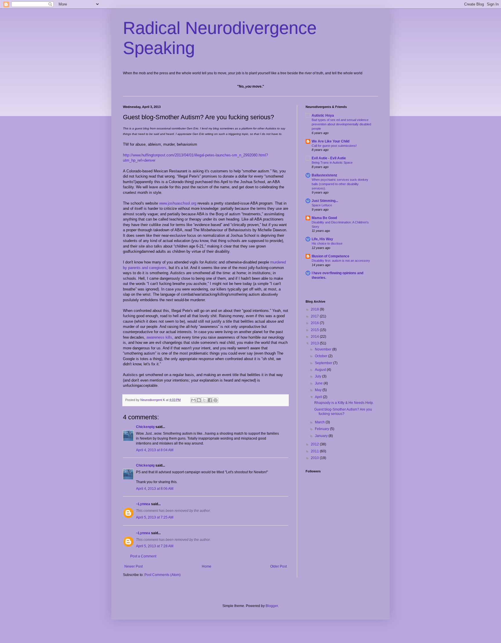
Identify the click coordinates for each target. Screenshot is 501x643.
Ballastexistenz (324, 175)
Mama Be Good (324, 218)
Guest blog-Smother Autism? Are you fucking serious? (343, 411)
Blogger (272, 606)
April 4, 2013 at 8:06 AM (154, 489)
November (323, 349)
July (318, 376)
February (322, 429)
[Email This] (193, 400)
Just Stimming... (325, 201)
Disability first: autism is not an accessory (341, 260)
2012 (315, 444)
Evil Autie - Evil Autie (329, 158)
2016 (315, 323)
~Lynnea (143, 504)
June (319, 383)
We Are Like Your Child (330, 141)
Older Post (278, 566)
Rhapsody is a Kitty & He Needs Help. (344, 403)
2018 (315, 309)
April (319, 397)
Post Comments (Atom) (162, 575)
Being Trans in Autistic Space (332, 162)
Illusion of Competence (330, 256)
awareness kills (159, 337)
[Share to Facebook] (210, 400)
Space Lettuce (322, 205)
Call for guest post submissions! (334, 145)
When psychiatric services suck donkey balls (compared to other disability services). (340, 184)
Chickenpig (145, 427)
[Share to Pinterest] (215, 400)
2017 (315, 316)
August (321, 370)
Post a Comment (143, 556)
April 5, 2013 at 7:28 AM (154, 546)
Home (206, 566)
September (324, 363)
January (321, 436)
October (321, 356)
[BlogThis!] (199, 400)
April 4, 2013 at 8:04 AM (154, 450)
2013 (315, 343)
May (318, 390)
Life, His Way (322, 239)
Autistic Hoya (323, 115)
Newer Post (133, 566)
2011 (315, 451)
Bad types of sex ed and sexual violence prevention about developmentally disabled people (341, 124)
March (320, 422)
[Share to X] (204, 400)
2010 (315, 458)
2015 (315, 330)
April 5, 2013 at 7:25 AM (154, 517)
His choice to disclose (327, 243)
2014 (315, 337)
